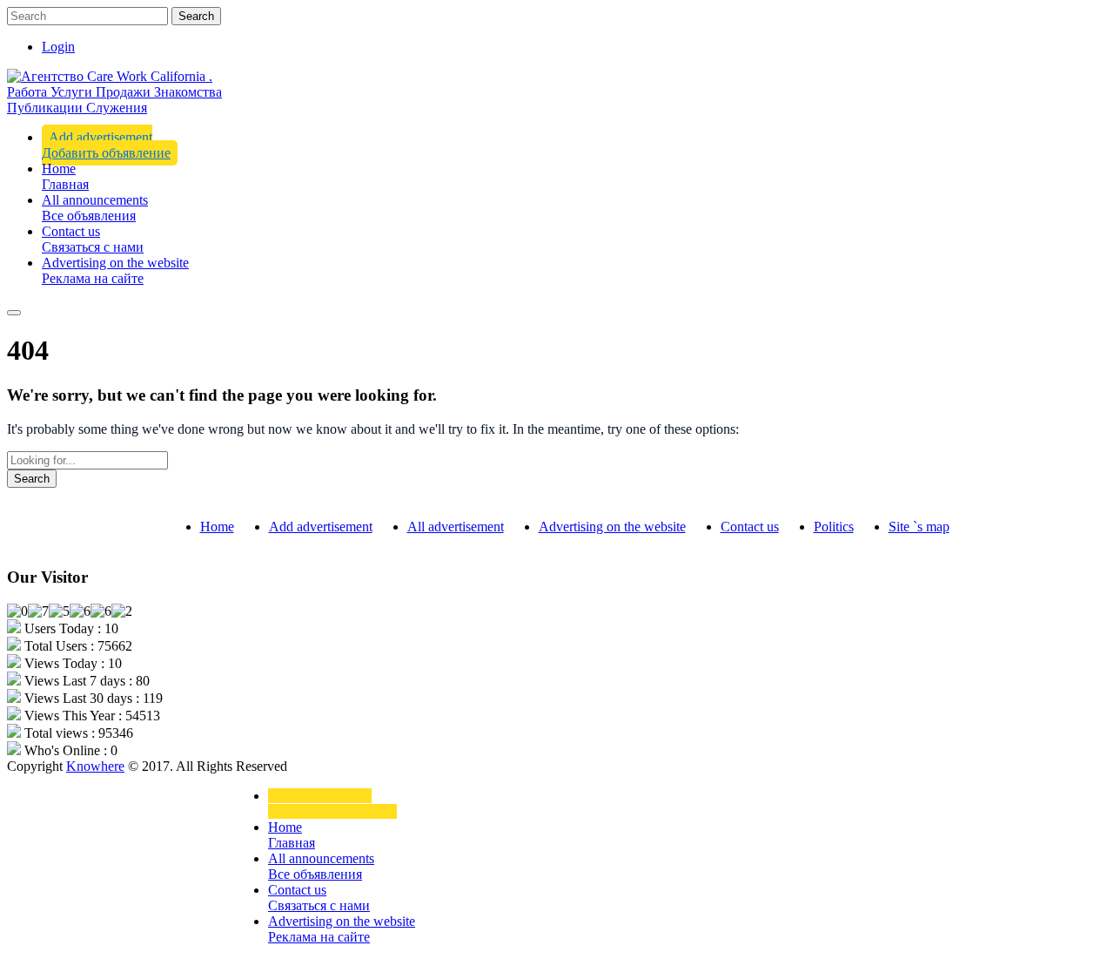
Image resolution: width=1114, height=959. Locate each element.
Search (196, 16)
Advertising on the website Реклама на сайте (115, 270)
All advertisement (455, 526)
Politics (834, 526)
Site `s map (919, 526)
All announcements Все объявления (95, 207)
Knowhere (95, 766)
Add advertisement (320, 526)
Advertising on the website (612, 526)
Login (58, 46)
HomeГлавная (65, 176)
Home (217, 526)
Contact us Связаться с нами (93, 239)
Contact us (750, 526)
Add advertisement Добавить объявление (106, 145)
